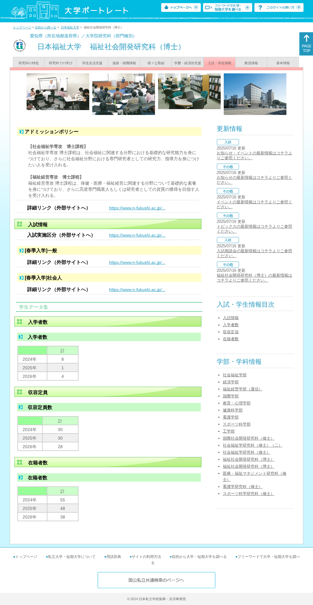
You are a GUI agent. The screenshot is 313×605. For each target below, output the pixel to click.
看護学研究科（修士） (243, 486)
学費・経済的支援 (187, 63)
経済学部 (231, 382)
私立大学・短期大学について (72, 557)
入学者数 (231, 325)
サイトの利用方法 (146, 557)
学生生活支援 (92, 63)
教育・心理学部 (237, 403)
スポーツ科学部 (237, 424)
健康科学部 (233, 410)
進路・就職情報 (124, 63)
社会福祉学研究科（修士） (247, 452)
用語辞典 (113, 557)
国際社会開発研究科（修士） (248, 438)
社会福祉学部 (235, 375)
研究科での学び (60, 63)
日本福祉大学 (70, 27)
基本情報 (283, 63)
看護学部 (231, 417)
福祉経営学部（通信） (243, 389)
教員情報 (251, 63)
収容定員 (231, 332)
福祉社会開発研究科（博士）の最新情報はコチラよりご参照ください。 (254, 277)
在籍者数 (231, 339)
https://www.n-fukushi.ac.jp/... (137, 207)
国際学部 (231, 396)
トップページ (22, 27)
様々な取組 (156, 63)
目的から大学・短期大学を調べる (199, 557)
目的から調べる (45, 27)
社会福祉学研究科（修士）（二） (252, 445)
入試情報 (231, 317)
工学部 (229, 431)
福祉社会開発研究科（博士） (248, 459)
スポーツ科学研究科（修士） (248, 493)
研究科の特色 (29, 63)
